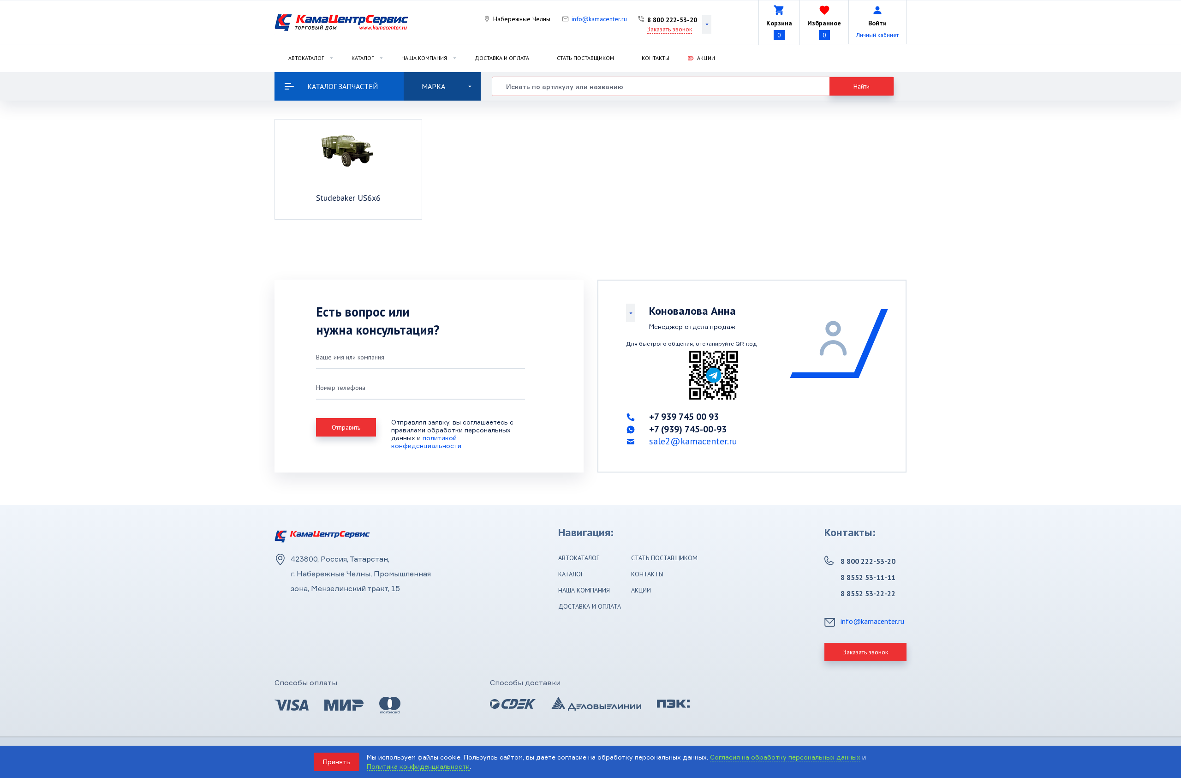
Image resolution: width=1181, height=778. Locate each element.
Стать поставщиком (585, 57)
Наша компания (424, 57)
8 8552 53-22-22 (868, 593)
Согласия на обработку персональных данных (785, 757)
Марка (433, 86)
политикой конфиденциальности (426, 441)
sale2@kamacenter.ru (693, 441)
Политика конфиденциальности (418, 766)
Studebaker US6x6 (348, 197)
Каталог (363, 57)
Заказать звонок (669, 29)
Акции (706, 57)
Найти (861, 86)
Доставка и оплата (502, 57)
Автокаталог (306, 57)
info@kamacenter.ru (599, 19)
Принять (336, 762)
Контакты (655, 57)
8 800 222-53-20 (672, 20)
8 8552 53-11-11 (868, 577)
